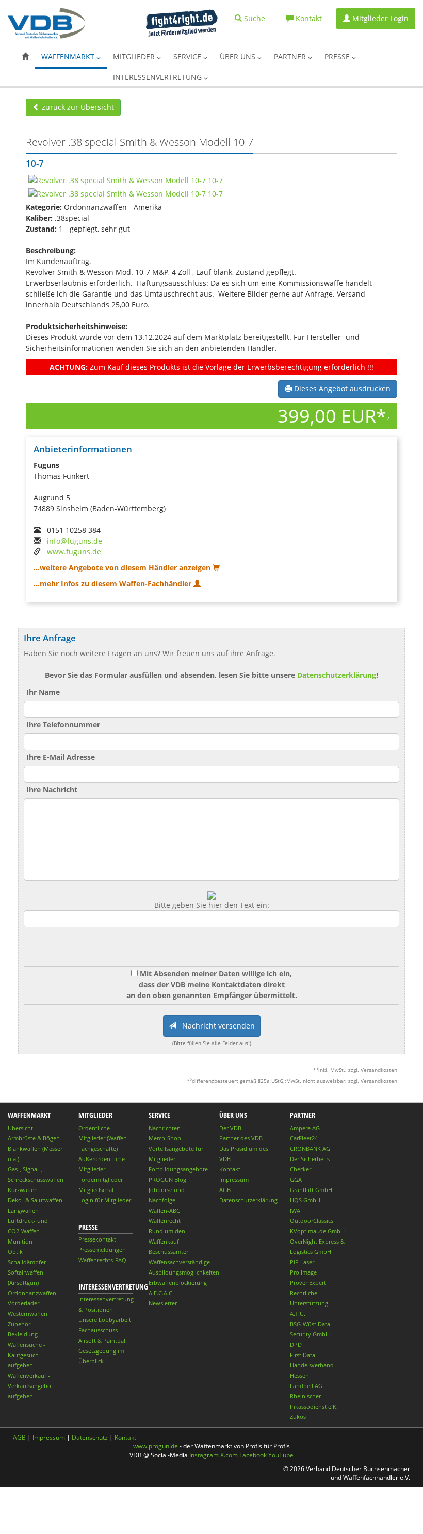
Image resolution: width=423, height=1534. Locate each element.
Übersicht (20, 1128)
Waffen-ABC (164, 1210)
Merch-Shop (165, 1138)
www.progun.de (155, 1446)
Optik (15, 1251)
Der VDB (230, 1128)
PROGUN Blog (167, 1179)
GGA (296, 1179)
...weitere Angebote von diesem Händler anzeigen (123, 568)
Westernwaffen (27, 1313)
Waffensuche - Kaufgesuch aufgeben (26, 1355)
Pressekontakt (97, 1239)
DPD (296, 1344)
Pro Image (303, 1272)
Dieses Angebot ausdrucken (341, 389)
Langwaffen (23, 1210)
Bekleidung (23, 1334)
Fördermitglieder (100, 1179)
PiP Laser (302, 1262)
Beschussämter (168, 1251)
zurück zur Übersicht (77, 107)
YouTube (281, 1454)
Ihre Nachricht (51, 789)
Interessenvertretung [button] (158, 77)
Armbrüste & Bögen (34, 1138)
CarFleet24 (304, 1138)
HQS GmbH (305, 1200)
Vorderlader (23, 1303)
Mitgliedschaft (97, 1190)
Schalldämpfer (27, 1262)
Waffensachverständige (179, 1262)
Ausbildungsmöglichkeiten (184, 1272)
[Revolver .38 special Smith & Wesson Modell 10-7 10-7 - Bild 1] (125, 179)
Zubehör (19, 1324)
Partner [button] (291, 56)
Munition (20, 1241)
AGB (225, 1190)
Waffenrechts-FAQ (102, 1260)
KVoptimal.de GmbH (317, 1231)
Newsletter (163, 1303)
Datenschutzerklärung (336, 675)
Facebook (253, 1454)
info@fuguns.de (74, 541)
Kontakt (229, 1169)
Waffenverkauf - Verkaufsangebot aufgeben (30, 1386)
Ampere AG (305, 1128)
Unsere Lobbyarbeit (104, 1320)
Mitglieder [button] (135, 56)
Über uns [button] (238, 56)
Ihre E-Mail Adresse (60, 757)
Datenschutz (90, 1437)
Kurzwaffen (23, 1190)
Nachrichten (165, 1128)
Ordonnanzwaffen (32, 1293)
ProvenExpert (308, 1282)
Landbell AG (306, 1386)
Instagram (204, 1454)
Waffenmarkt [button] (68, 56)
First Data (302, 1355)
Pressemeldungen (102, 1249)
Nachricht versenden (215, 1026)
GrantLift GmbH (311, 1190)
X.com (229, 1454)
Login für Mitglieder (104, 1200)
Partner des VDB (241, 1138)
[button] (25, 56)
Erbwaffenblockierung (178, 1282)
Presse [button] (338, 56)
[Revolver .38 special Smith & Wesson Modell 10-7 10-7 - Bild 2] (125, 193)
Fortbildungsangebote (178, 1169)
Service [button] (188, 56)
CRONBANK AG (310, 1148)
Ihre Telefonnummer (63, 724)
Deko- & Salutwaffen (35, 1200)
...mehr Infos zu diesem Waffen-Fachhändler (113, 584)
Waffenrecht (165, 1221)
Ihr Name (43, 692)
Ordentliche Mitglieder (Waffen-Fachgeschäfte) (103, 1138)
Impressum (234, 1179)
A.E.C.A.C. (161, 1293)
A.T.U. (297, 1313)
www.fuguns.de (74, 552)
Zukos (298, 1417)
